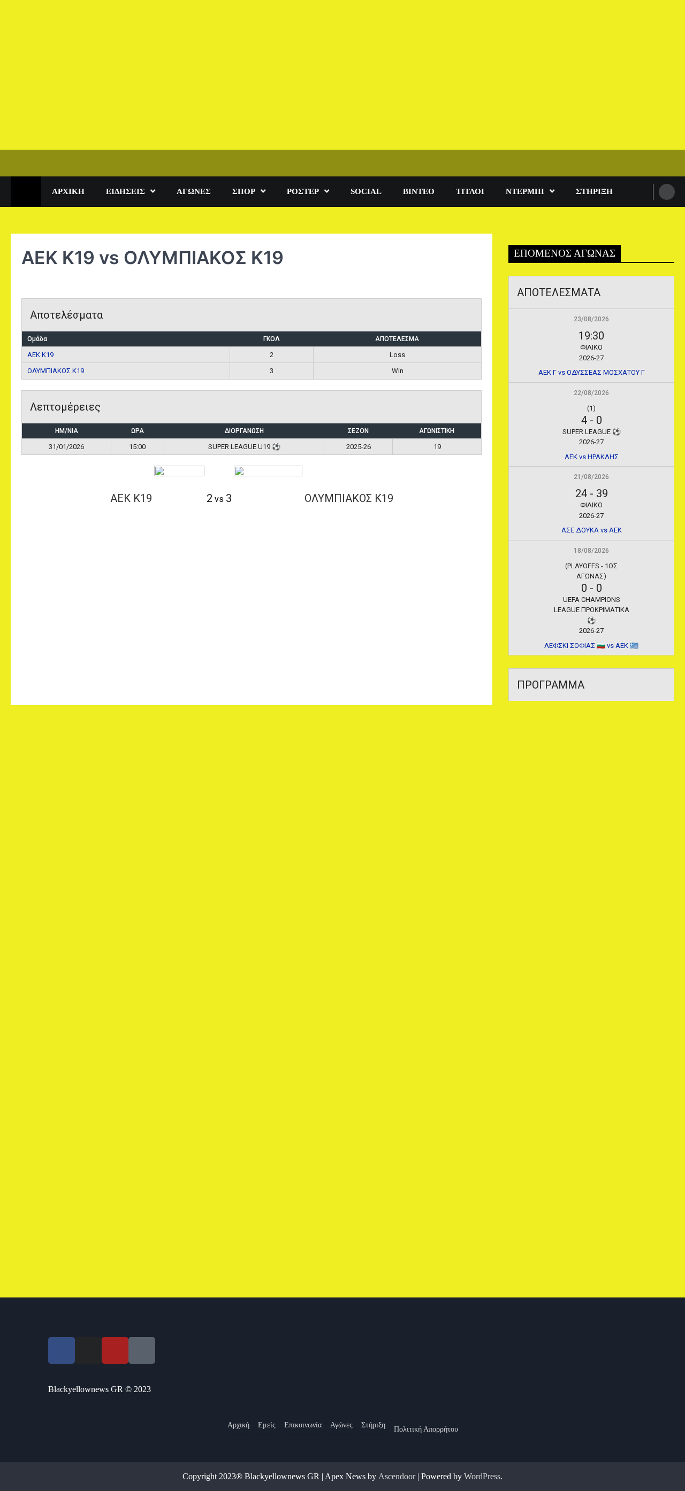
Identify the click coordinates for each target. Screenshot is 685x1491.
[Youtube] (115, 1350)
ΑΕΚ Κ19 (40, 355)
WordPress (482, 1476)
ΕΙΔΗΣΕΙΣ (125, 191)
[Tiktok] (141, 1350)
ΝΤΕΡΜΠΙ (525, 191)
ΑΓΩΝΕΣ (194, 191)
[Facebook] (61, 1350)
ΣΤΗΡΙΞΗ (594, 191)
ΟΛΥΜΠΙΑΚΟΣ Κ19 (55, 371)
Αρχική (68, 191)
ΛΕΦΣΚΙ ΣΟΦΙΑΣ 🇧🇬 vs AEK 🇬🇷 (591, 646)
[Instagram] (88, 1350)
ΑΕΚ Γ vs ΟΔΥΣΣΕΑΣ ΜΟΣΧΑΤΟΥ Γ (591, 372)
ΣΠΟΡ (243, 191)
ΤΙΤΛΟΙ (470, 191)
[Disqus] (251, 857)
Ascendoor (396, 1476)
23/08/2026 (591, 319)
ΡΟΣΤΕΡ (303, 191)
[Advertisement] (321, 75)
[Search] (667, 192)
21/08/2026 (591, 477)
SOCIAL (366, 191)
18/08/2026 (591, 550)
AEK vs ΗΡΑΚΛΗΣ (592, 457)
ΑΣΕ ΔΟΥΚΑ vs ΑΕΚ (591, 530)
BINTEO (419, 191)
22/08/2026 (591, 393)
